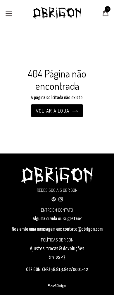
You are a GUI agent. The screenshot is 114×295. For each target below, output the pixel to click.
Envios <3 (57, 257)
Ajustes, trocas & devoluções (57, 248)
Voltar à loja (53, 111)
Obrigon (61, 286)
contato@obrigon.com (83, 229)
